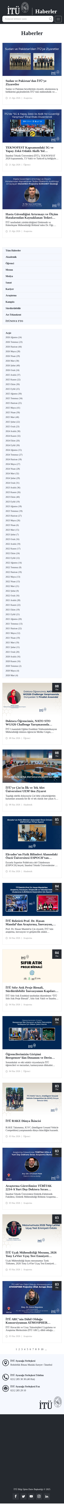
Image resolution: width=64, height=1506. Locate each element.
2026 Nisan (13, 356)
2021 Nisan (13, 638)
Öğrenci (10, 263)
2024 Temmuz (14, 455)
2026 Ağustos (14, 337)
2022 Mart (12, 586)
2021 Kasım (13, 605)
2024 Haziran (14, 459)
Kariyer (10, 289)
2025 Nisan (13, 412)
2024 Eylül (13, 445)
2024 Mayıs (13, 464)
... (46, 1349)
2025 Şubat (13, 422)
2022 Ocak (12, 595)
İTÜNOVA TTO (14, 321)
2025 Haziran (14, 403)
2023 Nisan (12, 525)
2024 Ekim (13, 440)
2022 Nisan (13, 581)
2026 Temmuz (14, 342)
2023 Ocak (12, 539)
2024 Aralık (13, 431)
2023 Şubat (12, 534)
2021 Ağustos (14, 619)
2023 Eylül (13, 502)
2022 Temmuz (13, 567)
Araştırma (11, 295)
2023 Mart (12, 530)
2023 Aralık (13, 487)
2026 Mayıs (13, 351)
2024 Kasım (13, 436)
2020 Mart (12, 675)
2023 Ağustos (14, 506)
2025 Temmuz (14, 398)
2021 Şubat (13, 647)
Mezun (9, 269)
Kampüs (10, 302)
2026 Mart (12, 361)
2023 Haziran (14, 516)
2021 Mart (12, 642)
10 (42, 1349)
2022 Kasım (13, 548)
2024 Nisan (13, 469)
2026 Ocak (12, 370)
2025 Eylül (13, 389)
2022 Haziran (14, 572)
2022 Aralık (13, 544)
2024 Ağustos (14, 450)
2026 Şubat (13, 365)
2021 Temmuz (14, 624)
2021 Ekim (13, 610)
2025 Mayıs (13, 408)
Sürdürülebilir (13, 308)
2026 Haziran (14, 347)
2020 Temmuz (13, 666)
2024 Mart (12, 473)
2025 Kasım (13, 379)
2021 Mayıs (13, 633)
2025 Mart (12, 417)
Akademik (11, 257)
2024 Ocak (12, 483)
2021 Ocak (12, 652)
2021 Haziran (14, 628)
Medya (9, 276)
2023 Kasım (13, 492)
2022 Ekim (13, 553)
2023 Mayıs (13, 520)
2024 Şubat (13, 478)
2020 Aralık (13, 656)
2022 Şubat (12, 591)
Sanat (9, 282)
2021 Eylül (13, 614)
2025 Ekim (13, 384)
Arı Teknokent (13, 314)
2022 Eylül (13, 558)
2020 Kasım (13, 661)
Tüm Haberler (13, 250)
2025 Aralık (13, 375)
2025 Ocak (12, 426)
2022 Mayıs (13, 577)
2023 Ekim (13, 497)
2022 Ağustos (14, 563)
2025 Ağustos (14, 394)
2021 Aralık (13, 600)
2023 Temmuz (14, 511)
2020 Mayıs (12, 671)
